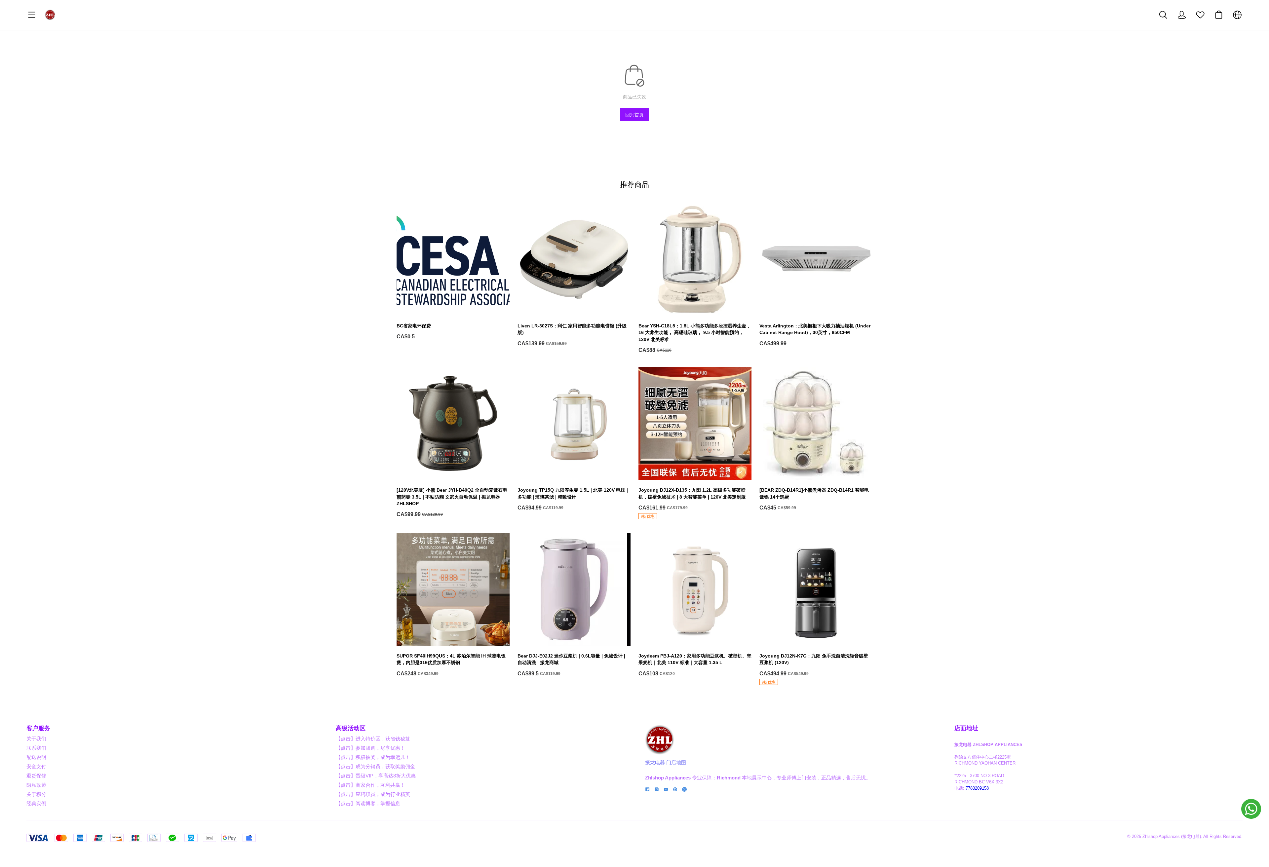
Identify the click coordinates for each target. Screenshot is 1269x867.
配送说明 (36, 757)
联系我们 (36, 748)
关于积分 (36, 794)
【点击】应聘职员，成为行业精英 (373, 794)
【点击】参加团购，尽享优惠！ (370, 748)
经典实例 (36, 803)
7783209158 (977, 788)
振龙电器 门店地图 (665, 762)
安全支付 (36, 766)
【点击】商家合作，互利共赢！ (370, 785)
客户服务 (38, 728)
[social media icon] (647, 790)
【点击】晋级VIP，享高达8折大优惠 (376, 775)
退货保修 (36, 775)
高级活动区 (350, 728)
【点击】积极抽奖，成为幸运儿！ (373, 757)
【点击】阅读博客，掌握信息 (368, 803)
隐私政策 (36, 785)
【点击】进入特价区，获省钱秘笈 (373, 738)
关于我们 (36, 738)
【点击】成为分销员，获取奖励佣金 (375, 766)
